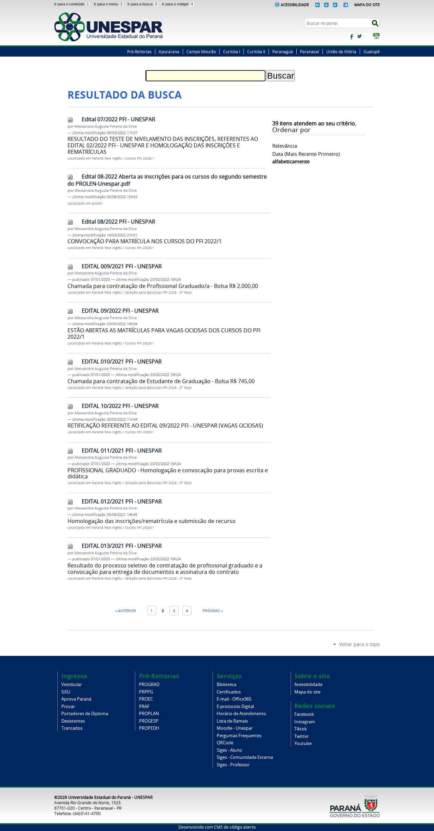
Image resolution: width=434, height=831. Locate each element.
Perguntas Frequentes (239, 736)
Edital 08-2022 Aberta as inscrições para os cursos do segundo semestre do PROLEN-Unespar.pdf (167, 180)
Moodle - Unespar (235, 728)
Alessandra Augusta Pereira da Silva (106, 126)
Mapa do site (307, 692)
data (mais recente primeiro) (306, 153)
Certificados (229, 692)
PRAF (144, 706)
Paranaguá (282, 51)
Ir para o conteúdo (71, 4)
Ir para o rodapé (177, 4)
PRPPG (146, 692)
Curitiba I (231, 51)
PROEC (146, 699)
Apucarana (169, 51)
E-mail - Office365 (234, 699)
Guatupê (371, 51)
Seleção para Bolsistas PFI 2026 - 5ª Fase (158, 292)
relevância (284, 145)
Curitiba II (256, 51)
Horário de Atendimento (241, 713)
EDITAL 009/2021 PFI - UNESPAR (122, 266)
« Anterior (125, 610)
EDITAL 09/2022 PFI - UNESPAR (120, 310)
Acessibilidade (295, 4)
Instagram (367, 36)
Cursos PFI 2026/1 (139, 158)
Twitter (359, 36)
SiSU (65, 692)
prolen (97, 203)
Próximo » (213, 610)
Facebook (351, 36)
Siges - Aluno (229, 750)
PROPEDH (149, 728)
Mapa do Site (367, 4)
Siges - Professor (233, 765)
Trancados (71, 728)
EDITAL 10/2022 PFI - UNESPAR (120, 406)
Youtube (303, 743)
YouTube (376, 36)
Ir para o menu (108, 4)
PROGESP (148, 721)
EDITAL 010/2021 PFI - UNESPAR (122, 361)
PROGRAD (149, 684)
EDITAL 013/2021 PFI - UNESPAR (122, 545)
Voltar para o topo (359, 644)
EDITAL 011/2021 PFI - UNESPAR (122, 450)
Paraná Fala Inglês (107, 158)
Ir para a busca (142, 4)
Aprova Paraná (76, 699)
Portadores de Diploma (84, 713)
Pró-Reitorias (139, 51)
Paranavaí (309, 51)
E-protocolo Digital (235, 706)
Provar (68, 706)
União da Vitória (341, 51)
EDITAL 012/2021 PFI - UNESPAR (122, 501)
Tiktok (300, 729)
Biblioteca (226, 684)
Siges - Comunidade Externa (245, 757)
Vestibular (71, 684)
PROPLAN (149, 713)
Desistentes (73, 721)
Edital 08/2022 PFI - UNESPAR (118, 221)
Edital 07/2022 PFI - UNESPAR (118, 119)
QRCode (225, 743)
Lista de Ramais (232, 721)
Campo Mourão (201, 51)
